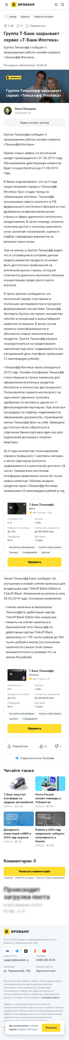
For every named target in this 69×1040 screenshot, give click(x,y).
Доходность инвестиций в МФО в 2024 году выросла (17, 833)
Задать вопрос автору (34, 122)
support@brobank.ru (16, 960)
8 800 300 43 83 (45, 960)
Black (32, 508)
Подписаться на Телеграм (37, 758)
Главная (8, 877)
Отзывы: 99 (43, 678)
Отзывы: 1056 (44, 512)
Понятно (51, 1027)
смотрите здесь (50, 997)
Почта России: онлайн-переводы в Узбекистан (48, 798)
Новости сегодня (43, 16)
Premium (33, 674)
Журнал (25, 16)
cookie (32, 1025)
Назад (12, 16)
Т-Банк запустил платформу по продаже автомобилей (18, 798)
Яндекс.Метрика (28, 1029)
